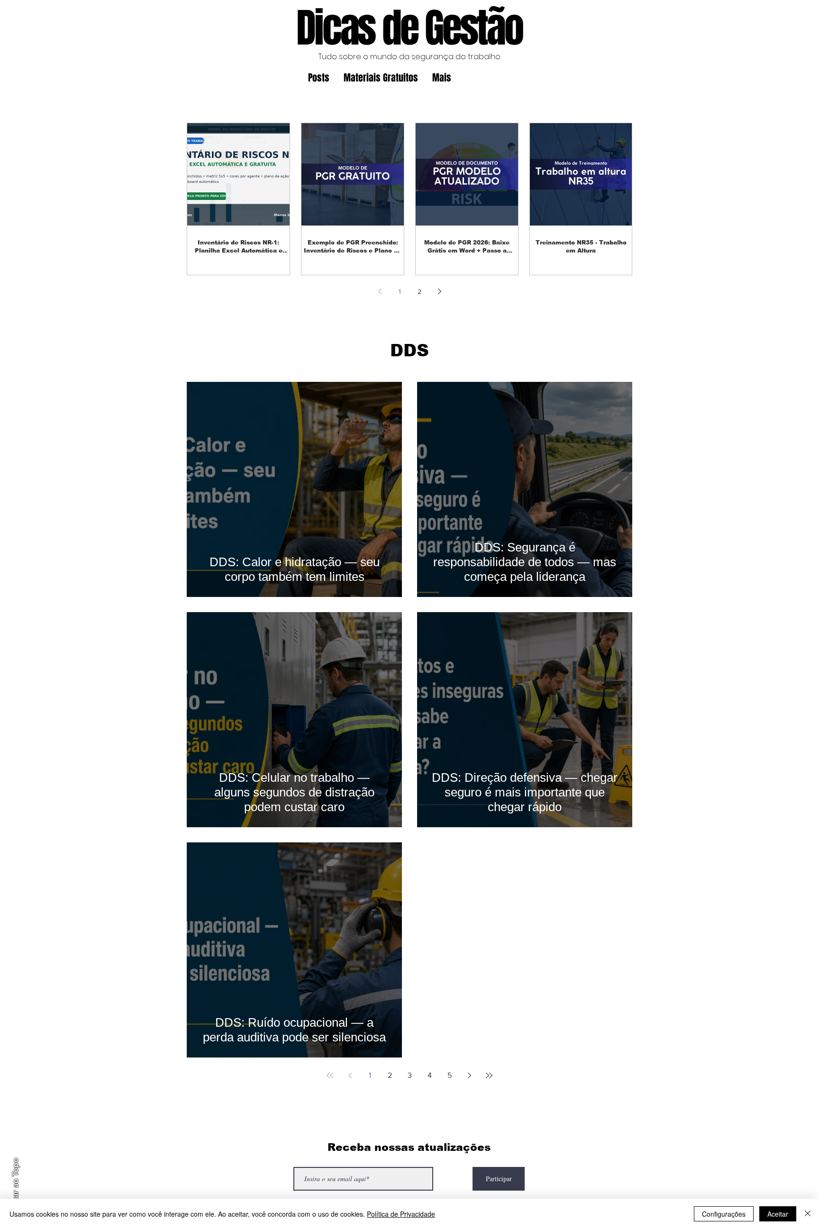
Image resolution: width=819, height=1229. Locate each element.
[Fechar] (807, 1213)
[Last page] (489, 1075)
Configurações (724, 1214)
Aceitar (777, 1214)
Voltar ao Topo (15, 1185)
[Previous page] (379, 291)
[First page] (329, 1075)
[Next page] (439, 291)
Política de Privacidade (401, 1214)
